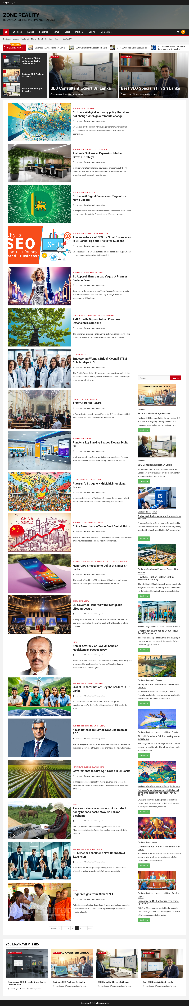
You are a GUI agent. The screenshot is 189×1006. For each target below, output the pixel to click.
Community (85, 562)
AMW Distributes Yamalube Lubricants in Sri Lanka (131, 47)
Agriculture (78, 767)
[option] (24, 62)
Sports (92, 32)
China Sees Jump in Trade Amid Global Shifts (101, 526)
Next (90, 928)
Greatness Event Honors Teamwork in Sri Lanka (159, 848)
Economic (85, 273)
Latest (30, 32)
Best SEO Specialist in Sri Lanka (92, 47)
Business (17, 32)
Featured (43, 32)
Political (79, 32)
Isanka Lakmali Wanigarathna (74, 94)
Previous (53, 928)
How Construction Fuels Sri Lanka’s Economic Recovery (156, 578)
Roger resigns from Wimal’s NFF (93, 894)
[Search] (178, 32)
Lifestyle (106, 562)
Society (90, 683)
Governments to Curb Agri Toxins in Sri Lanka (101, 771)
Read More (144, 430)
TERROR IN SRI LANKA (87, 403)
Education (97, 315)
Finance (101, 522)
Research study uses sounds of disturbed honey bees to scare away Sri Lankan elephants (99, 812)
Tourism (141, 572)
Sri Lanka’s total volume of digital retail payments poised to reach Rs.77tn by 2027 (158, 793)
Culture (76, 480)
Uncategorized (14, 953)
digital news (56, 57)
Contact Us (106, 32)
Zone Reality (21, 15)
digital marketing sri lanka (92, 233)
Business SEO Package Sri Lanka (154, 413)
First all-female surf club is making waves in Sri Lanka (159, 737)
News (56, 32)
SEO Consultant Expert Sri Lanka (51, 47)
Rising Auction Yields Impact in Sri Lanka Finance (158, 685)
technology (103, 149)
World (140, 896)
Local (67, 32)
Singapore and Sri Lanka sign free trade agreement (158, 902)
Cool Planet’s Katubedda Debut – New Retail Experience (158, 632)
